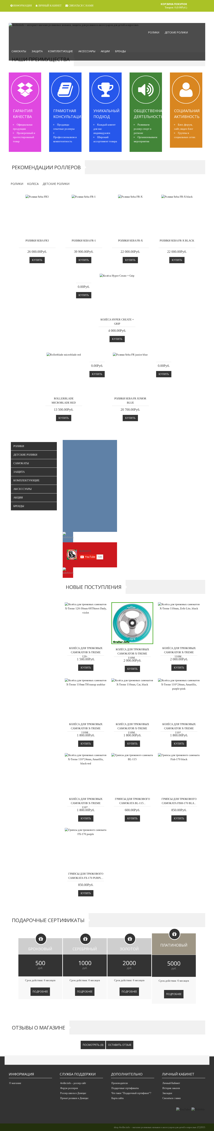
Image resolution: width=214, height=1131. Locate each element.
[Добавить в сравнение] (45, 231)
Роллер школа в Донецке (73, 1093)
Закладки (167, 1093)
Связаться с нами (80, 5)
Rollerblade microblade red (64, 400)
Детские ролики (176, 32)
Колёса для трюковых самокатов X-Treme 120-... (85, 652)
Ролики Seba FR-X (130, 240)
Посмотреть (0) (93, 1045)
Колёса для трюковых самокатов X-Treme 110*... (179, 728)
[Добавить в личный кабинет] (53, 231)
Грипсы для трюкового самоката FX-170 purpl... (85, 875)
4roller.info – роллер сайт (73, 1083)
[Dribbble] (198, 1109)
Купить (37, 260)
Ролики (153, 32)
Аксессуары (86, 51)
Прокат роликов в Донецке (74, 1098)
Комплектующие (60, 51)
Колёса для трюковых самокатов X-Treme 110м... (85, 728)
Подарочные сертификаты (125, 1088)
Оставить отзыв (119, 1045)
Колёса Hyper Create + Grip (117, 321)
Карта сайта (117, 1098)
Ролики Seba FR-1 (84, 240)
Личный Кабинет (171, 1083)
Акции (105, 51)
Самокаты (18, 51)
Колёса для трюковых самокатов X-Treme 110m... (132, 653)
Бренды (120, 51)
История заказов (171, 1088)
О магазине (15, 1083)
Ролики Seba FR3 (37, 240)
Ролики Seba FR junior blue (130, 400)
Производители (119, 1083)
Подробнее (40, 991)
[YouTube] (183, 1109)
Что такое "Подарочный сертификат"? (131, 1093)
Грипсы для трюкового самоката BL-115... (132, 801)
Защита (37, 51)
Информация (22, 5)
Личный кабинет (49, 5)
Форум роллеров (69, 1088)
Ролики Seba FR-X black (177, 240)
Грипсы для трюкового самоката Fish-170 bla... (179, 801)
